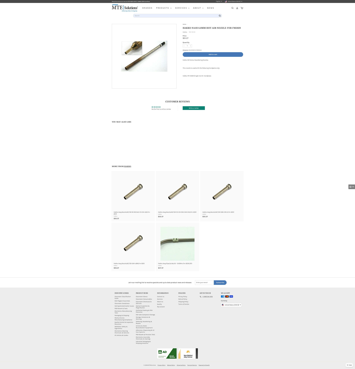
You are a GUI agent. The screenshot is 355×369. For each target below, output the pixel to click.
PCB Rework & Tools (121, 308)
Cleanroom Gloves (142, 296)
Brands (147, 8)
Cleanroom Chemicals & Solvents (144, 302)
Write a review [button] (194, 108)
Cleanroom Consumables (144, 299)
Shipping (185, 50)
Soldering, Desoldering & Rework (144, 322)
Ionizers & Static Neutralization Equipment (144, 327)
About (197, 8)
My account (161, 307)
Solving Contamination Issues (124, 306)
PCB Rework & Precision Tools (145, 334)
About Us (160, 301)
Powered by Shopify (204, 365)
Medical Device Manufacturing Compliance (123, 319)
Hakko (185, 32)
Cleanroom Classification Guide (123, 297)
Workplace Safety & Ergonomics (121, 327)
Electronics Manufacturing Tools (123, 312)
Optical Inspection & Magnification (142, 307)
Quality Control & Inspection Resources (124, 323)
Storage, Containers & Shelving (143, 318)
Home (184, 24)
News (210, 8)
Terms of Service (183, 304)
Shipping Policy (183, 301)
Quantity (186, 42)
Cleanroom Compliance (122, 303)
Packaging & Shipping (122, 315)
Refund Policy (182, 299)
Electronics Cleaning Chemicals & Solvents (122, 332)
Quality (159, 304)
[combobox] (177, 16)
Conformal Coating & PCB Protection (144, 311)
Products (163, 8)
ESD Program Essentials (122, 301)
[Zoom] (144, 56)
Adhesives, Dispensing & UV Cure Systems (145, 331)
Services (181, 8)
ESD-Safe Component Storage (145, 315)
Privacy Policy (182, 296)
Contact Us (160, 296)
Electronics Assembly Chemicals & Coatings (143, 338)
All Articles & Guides (121, 335)
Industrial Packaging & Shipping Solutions (143, 342)
